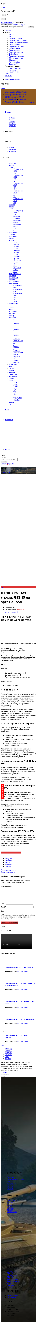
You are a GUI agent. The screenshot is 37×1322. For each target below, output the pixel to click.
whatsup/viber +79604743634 (16, 92)
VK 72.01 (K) (15, 394)
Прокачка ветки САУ (17, 270)
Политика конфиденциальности (15, 1178)
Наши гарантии (15, 68)
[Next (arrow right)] (4, 1076)
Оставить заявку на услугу (11, 853)
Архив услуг (11, 403)
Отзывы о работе (11, 1203)
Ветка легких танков (16, 244)
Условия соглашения (11, 1182)
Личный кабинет (10, 1188)
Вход (3, 19)
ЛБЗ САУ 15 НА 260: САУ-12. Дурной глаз (19, 1019)
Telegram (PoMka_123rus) (14, 102)
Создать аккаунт (18, 25)
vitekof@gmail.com (12, 100)
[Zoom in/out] (8, 1074)
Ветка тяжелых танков (16, 256)
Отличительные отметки (18, 42)
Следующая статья (8, 872)
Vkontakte (22, 100)
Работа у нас (14, 72)
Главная (8, 30)
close (3, 7)
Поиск (31, 27)
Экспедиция (11, 1297)
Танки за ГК (13, 64)
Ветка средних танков (16, 250)
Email (3, 907)
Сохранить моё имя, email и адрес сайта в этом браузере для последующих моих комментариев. (18, 917)
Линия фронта (14, 50)
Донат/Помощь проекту (10, 1208)
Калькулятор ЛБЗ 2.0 (12, 1276)
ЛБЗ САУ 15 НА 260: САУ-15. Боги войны (19, 967)
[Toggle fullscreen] (6, 1074)
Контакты (13, 70)
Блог (7, 410)
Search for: (5, 27)
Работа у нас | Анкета (12, 120)
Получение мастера (16, 46)
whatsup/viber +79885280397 (16, 95)
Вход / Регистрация (12, 79)
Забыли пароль (7, 23)
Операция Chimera (17, 221)
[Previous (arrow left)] (1, 1076)
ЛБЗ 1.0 (12, 34)
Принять (4, 1072)
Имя (3, 903)
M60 (15, 384)
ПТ (10, 473)
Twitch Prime (13, 54)
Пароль (4, 15)
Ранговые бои (14, 62)
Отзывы (12, 151)
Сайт (2, 911)
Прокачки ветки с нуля (13, 238)
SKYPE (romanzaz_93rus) (14, 97)
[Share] (4, 1074)
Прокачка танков (15, 38)
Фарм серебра (14, 44)
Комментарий (7, 886)
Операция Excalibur (17, 218)
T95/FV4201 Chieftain (18, 399)
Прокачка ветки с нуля (18, 40)
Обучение (12, 60)
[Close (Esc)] (1, 1074)
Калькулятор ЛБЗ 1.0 (12, 1272)
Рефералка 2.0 (14, 48)
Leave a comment (11, 612)
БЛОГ (7, 74)
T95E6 (15, 386)
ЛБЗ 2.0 (12, 36)
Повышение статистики (14, 283)
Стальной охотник (16, 52)
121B (15, 382)
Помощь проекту (12, 125)
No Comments (22, 971)
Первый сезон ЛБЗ (12, 165)
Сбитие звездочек (16, 58)
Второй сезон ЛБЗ (12, 207)
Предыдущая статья (8, 870)
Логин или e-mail (8, 11)
